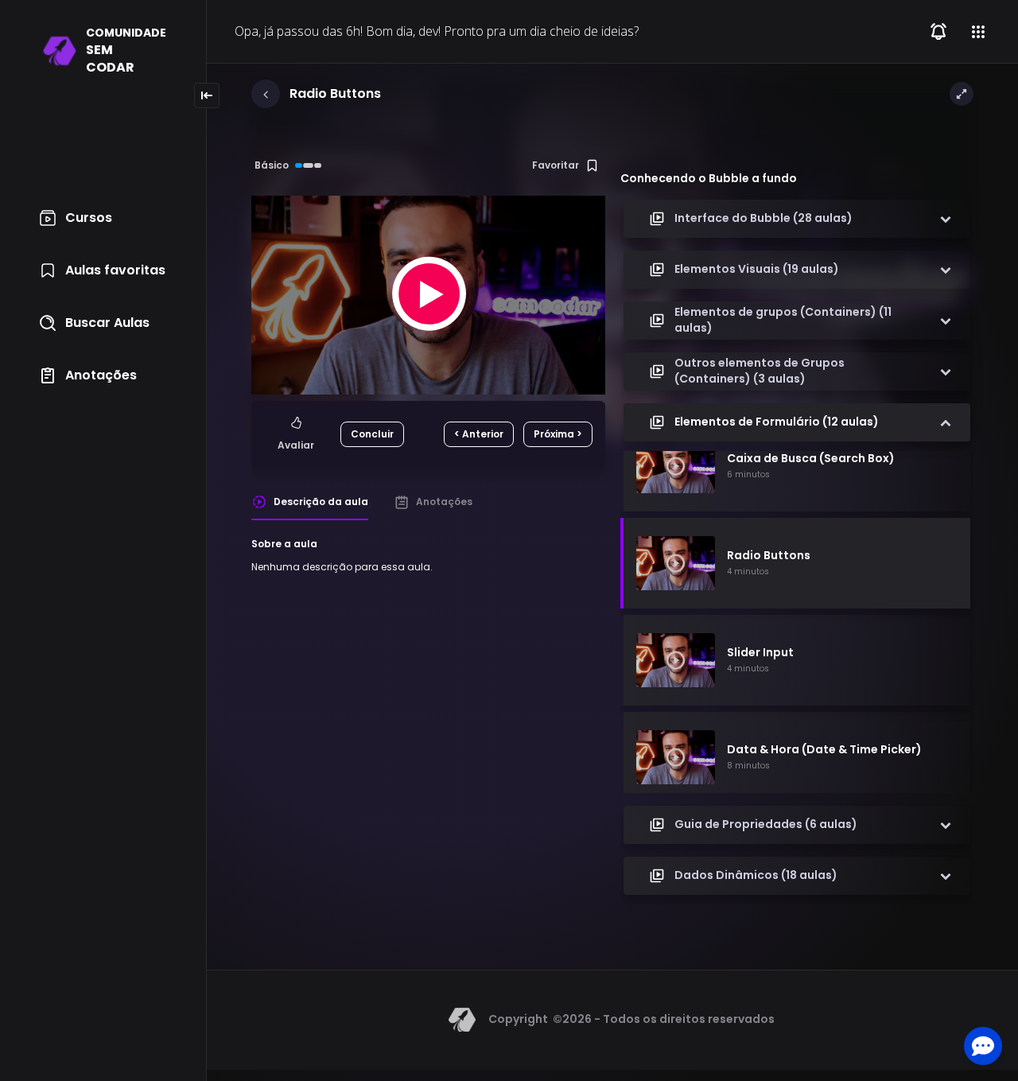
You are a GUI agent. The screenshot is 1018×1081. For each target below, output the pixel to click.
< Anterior (478, 434)
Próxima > (558, 434)
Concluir (372, 434)
